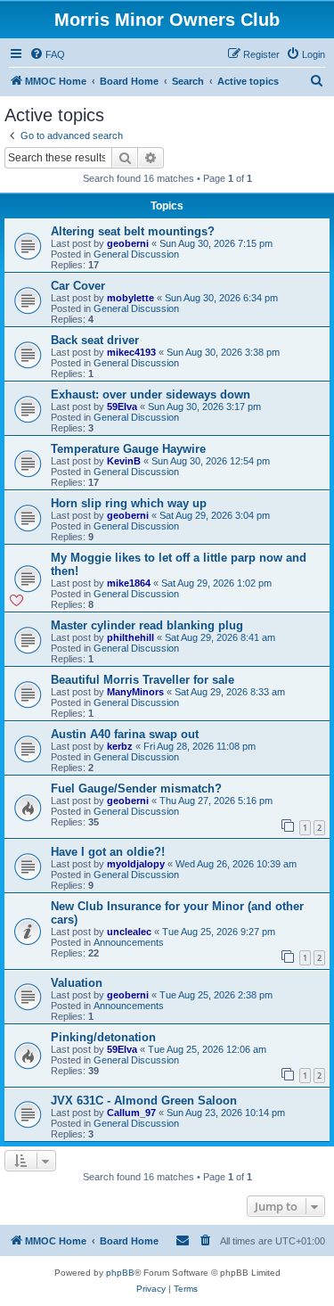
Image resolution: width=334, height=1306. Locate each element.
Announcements (129, 942)
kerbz (120, 746)
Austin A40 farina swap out (125, 734)
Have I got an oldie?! (108, 851)
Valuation (76, 983)
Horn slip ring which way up (129, 503)
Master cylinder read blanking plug (147, 625)
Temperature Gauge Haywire (128, 449)
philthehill (130, 637)
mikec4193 (131, 352)
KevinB (124, 461)
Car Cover (78, 285)
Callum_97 (131, 1112)
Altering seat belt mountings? (133, 231)
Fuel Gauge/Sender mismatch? (136, 788)
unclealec (129, 931)
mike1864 (129, 583)
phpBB (120, 1272)
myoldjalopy (136, 863)
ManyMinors (135, 691)
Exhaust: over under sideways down (150, 394)
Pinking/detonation (103, 1037)
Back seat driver (95, 340)
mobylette (130, 297)
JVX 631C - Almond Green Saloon (144, 1100)
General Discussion (136, 254)
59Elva (122, 406)
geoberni (128, 243)
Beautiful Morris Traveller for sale (142, 679)
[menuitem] (47, 54)
